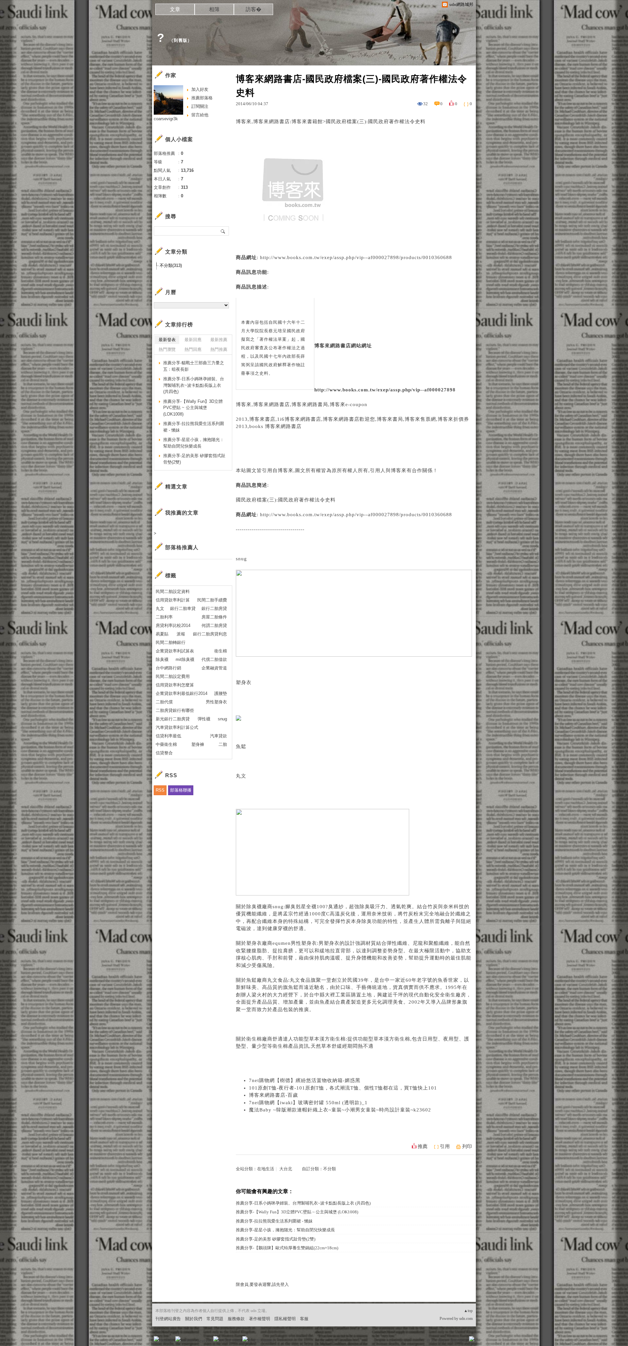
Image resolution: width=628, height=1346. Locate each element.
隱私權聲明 (285, 1318)
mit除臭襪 (185, 659)
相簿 (214, 9)
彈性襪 (204, 718)
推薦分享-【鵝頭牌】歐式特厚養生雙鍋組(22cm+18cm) (287, 1247)
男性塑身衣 (216, 701)
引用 (445, 1146)
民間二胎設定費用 (173, 676)
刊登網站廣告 (168, 1318)
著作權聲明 (259, 1318)
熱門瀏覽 (167, 349)
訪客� (253, 9)
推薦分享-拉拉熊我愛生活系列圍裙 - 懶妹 (274, 1221)
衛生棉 (254, 1039)
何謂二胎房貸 (214, 625)
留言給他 (199, 114)
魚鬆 (241, 746)
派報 (181, 634)
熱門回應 (192, 349)
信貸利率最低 (168, 735)
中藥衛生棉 (166, 744)
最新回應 (192, 339)
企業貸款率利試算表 (175, 650)
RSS (160, 790)
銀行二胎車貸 (183, 608)
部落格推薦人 (182, 547)
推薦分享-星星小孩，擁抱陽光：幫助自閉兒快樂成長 (285, 1229)
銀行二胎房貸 (214, 608)
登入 (430, 1340)
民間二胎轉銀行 (170, 642)
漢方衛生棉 (333, 1039)
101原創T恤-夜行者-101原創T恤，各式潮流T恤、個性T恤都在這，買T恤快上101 (343, 1088)
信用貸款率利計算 (173, 600)
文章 (175, 9)
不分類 (329, 1168)
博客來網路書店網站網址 (343, 345)
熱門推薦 (218, 349)
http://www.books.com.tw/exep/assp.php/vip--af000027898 (385, 389)
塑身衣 (244, 682)
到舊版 (180, 40)
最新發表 (167, 339)
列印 (467, 1146)
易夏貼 (162, 634)
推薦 (422, 1146)
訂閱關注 (199, 106)
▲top (468, 1310)
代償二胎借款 (214, 659)
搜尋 (223, 231)
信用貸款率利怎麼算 (175, 684)
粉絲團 (167, 1340)
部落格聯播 (180, 790)
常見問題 (214, 1318)
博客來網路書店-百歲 (273, 1095)
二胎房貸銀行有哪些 (175, 710)
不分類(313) (171, 265)
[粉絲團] (156, 1338)
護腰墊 (220, 693)
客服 (304, 1318)
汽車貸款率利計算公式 (177, 727)
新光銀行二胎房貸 (173, 718)
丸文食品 (300, 980)
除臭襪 (254, 906)
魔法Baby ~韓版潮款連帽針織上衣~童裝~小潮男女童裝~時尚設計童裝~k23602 (340, 1109)
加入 (442, 1340)
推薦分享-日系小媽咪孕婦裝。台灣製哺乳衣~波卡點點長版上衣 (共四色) (303, 1203)
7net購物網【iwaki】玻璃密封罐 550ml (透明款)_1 (308, 1102)
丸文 (241, 776)
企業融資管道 (214, 667)
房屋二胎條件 (214, 617)
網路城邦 (458, 1340)
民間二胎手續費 (212, 600)
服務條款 (236, 1318)
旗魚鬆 (291, 987)
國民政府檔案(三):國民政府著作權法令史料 (286, 499)
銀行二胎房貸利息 (210, 634)
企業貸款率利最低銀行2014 (181, 693)
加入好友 (199, 89)
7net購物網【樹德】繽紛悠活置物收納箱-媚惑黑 (304, 1080)
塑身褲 (197, 744)
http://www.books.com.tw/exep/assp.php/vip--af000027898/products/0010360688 (356, 257)
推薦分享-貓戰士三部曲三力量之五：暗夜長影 (193, 366)
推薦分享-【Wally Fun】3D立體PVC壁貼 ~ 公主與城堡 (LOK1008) (297, 1211)
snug (241, 558)
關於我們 (193, 1318)
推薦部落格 (202, 97)
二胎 (222, 744)
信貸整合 (164, 752)
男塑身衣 (329, 943)
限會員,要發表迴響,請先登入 (262, 1284)
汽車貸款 (218, 735)
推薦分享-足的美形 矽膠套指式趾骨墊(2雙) (275, 1239)
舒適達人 (282, 1039)
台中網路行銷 (168, 667)
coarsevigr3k (166, 118)
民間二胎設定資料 (173, 591)
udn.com (466, 1318)
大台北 (285, 1168)
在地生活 (265, 1168)
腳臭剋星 (295, 906)
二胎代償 (164, 701)
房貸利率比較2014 (173, 625)
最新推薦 (218, 339)
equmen (281, 943)
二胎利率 (164, 617)
